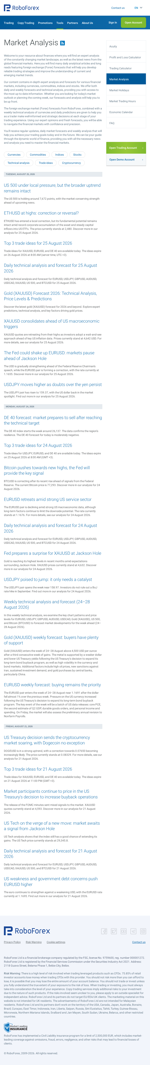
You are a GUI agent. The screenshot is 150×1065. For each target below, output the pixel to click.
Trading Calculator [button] (120, 68)
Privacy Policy (12, 942)
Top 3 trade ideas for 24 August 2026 (38, 445)
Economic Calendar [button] (121, 112)
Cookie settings (56, 942)
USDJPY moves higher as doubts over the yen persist (53, 384)
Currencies (14, 154)
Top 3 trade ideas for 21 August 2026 (38, 769)
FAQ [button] (111, 123)
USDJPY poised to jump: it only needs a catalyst (48, 579)
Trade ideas (46, 162)
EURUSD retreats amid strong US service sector (47, 499)
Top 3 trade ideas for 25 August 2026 (38, 243)
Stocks (77, 154)
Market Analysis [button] (119, 79)
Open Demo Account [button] (122, 159)
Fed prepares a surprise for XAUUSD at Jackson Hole (52, 553)
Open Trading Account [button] (123, 147)
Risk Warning (34, 942)
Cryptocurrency (71, 162)
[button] (21, 8)
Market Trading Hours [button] (122, 101)
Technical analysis (18, 162)
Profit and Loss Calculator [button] (125, 57)
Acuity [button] (113, 46)
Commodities (38, 154)
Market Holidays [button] (119, 90)
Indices (59, 154)
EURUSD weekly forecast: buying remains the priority (52, 684)
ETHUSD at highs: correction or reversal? (41, 213)
